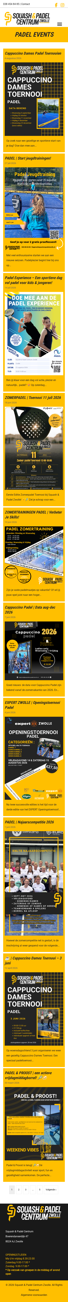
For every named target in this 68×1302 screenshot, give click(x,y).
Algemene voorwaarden (34, 1294)
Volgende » (51, 1189)
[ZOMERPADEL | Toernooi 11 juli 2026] (34, 449)
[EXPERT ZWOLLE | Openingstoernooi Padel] (34, 757)
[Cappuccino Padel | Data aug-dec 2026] (34, 650)
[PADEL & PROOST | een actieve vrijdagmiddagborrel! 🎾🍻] (34, 1125)
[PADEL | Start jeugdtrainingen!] (34, 213)
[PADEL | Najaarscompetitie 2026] (34, 884)
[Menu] (59, 24)
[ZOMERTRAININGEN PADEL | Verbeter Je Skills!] (34, 554)
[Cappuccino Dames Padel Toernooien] (34, 100)
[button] (56, 5)
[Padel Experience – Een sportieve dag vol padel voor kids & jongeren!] (34, 332)
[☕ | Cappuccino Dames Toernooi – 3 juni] (34, 1010)
